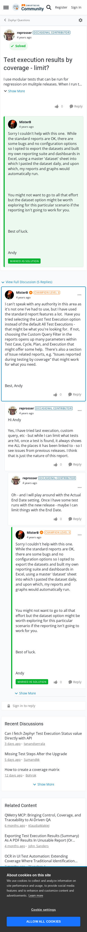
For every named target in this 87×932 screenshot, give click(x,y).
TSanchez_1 (37, 866)
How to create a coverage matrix (32, 769)
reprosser (24, 33)
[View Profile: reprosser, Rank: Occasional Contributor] (9, 35)
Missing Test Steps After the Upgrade (36, 754)
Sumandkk (31, 759)
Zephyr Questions (19, 20)
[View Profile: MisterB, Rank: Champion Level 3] (9, 294)
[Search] (49, 7)
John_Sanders (38, 846)
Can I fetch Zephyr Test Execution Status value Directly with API (43, 736)
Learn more (36, 895)
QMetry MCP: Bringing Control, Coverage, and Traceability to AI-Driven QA (43, 817)
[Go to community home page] (28, 7)
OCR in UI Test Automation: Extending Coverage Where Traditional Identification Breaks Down (40, 858)
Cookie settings (43, 909)
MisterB (25, 122)
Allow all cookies (43, 921)
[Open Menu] (80, 20)
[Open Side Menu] (6, 7)
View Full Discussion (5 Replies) (29, 282)
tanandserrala (34, 744)
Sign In (76, 7)
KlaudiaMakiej (39, 825)
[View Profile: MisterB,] (12, 124)
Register (61, 7)
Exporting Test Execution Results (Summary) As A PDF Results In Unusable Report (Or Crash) (42, 838)
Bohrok (31, 775)
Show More (16, 91)
